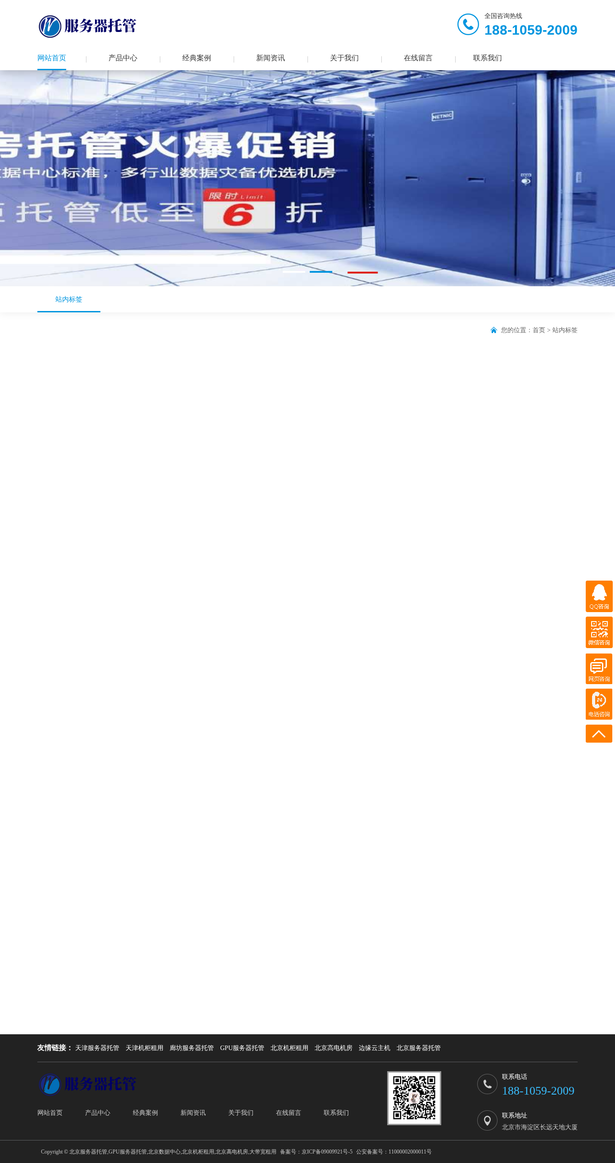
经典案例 (196, 58)
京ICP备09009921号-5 (327, 1152)
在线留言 (418, 58)
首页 (539, 330)
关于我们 (344, 58)
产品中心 (123, 58)
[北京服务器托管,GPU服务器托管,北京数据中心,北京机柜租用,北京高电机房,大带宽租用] (89, 26)
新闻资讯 (270, 58)
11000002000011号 (410, 1152)
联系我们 (487, 58)
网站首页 (51, 58)
